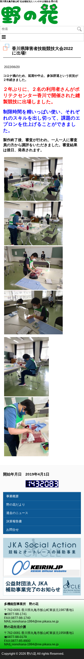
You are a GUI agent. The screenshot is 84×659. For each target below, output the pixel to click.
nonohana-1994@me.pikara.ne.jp (35, 621)
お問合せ (12, 529)
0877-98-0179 (17, 637)
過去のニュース (17, 513)
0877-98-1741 (17, 614)
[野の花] (29, 23)
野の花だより (15, 504)
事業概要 (12, 496)
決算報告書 (14, 521)
